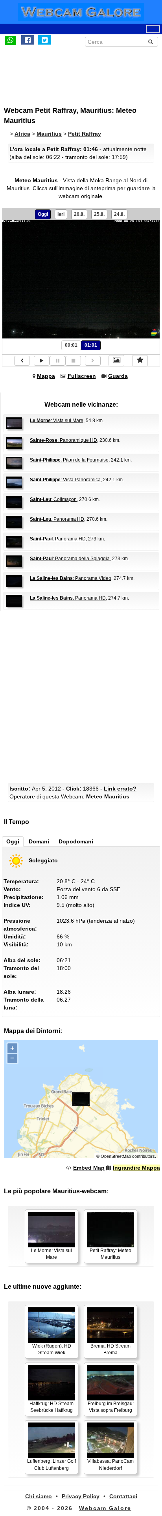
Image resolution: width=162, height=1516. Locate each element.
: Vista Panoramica (65, 479)
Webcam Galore (105, 1508)
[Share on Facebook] (28, 40)
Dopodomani (76, 841)
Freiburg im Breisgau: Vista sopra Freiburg (111, 1407)
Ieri (60, 214)
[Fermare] (73, 361)
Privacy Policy (80, 1496)
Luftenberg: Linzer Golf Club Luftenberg (51, 1464)
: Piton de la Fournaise (69, 460)
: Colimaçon (53, 499)
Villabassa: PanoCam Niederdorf (110, 1464)
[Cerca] (150, 42)
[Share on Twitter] (45, 40)
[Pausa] (57, 361)
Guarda (118, 376)
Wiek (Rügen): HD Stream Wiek (51, 1349)
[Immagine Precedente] (22, 361)
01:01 (91, 345)
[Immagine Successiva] (93, 361)
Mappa (46, 376)
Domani (39, 841)
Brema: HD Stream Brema (110, 1349)
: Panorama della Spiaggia (70, 558)
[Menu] (153, 29)
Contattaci (123, 1496)
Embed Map (89, 1168)
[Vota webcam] (140, 360)
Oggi (43, 214)
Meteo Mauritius (107, 796)
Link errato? (120, 788)
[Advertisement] (69, 72)
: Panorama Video (70, 578)
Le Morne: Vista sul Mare (51, 1254)
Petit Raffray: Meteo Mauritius (110, 1254)
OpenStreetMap (116, 1156)
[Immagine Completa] (116, 360)
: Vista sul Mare (56, 420)
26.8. (79, 214)
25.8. (99, 214)
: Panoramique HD (63, 440)
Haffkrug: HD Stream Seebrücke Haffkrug (51, 1407)
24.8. (119, 214)
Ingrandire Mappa (136, 1168)
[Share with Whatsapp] (10, 40)
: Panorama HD (57, 519)
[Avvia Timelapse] (42, 361)
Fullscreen (82, 376)
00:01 (71, 345)
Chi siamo (38, 1496)
